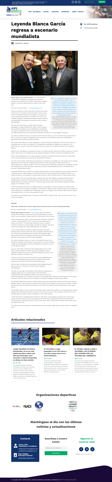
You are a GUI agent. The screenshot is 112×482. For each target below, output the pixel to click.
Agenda (74, 11)
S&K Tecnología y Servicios (68, 479)
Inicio (30, 11)
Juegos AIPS (54, 11)
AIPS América (36, 11)
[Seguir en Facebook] (73, 2)
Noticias (45, 11)
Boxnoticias (18, 43)
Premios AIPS (65, 11)
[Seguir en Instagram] (76, 2)
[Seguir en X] (79, 2)
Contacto (81, 11)
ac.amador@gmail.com (35, 108)
